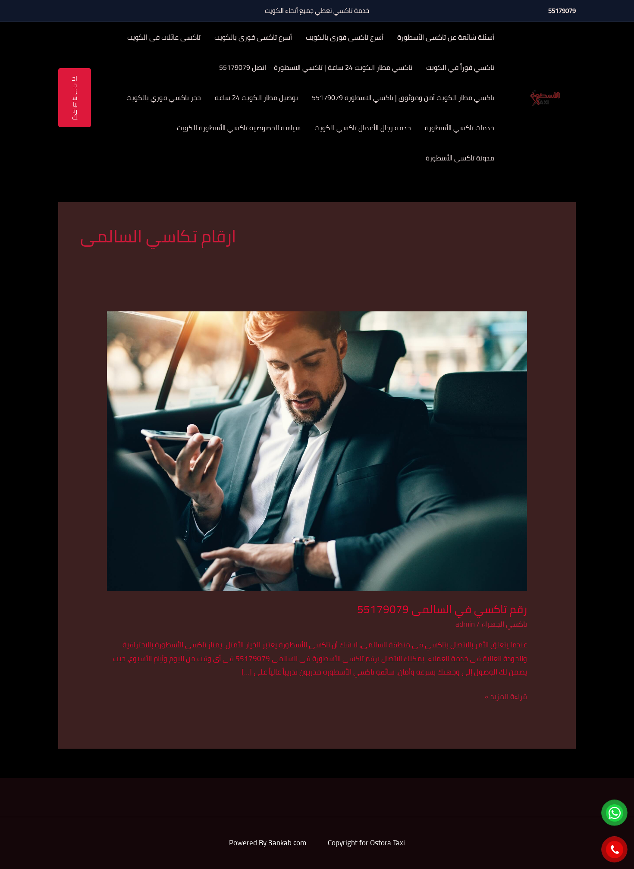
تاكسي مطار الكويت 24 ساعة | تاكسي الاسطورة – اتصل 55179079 (315, 67)
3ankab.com (287, 843)
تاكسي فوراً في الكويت (460, 67)
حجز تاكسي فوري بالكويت (163, 97)
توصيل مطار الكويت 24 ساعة (256, 97)
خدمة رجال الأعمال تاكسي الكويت (362, 127)
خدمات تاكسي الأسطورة (459, 127)
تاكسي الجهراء (504, 624)
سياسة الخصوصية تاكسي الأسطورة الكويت (239, 127)
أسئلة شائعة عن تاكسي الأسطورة (445, 37)
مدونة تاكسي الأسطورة (460, 157)
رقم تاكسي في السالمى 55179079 (442, 609)
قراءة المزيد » (506, 696)
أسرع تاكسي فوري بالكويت (344, 37)
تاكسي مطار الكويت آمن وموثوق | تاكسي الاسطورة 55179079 (403, 97)
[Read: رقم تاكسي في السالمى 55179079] (317, 450)
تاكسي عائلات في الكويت (164, 37)
